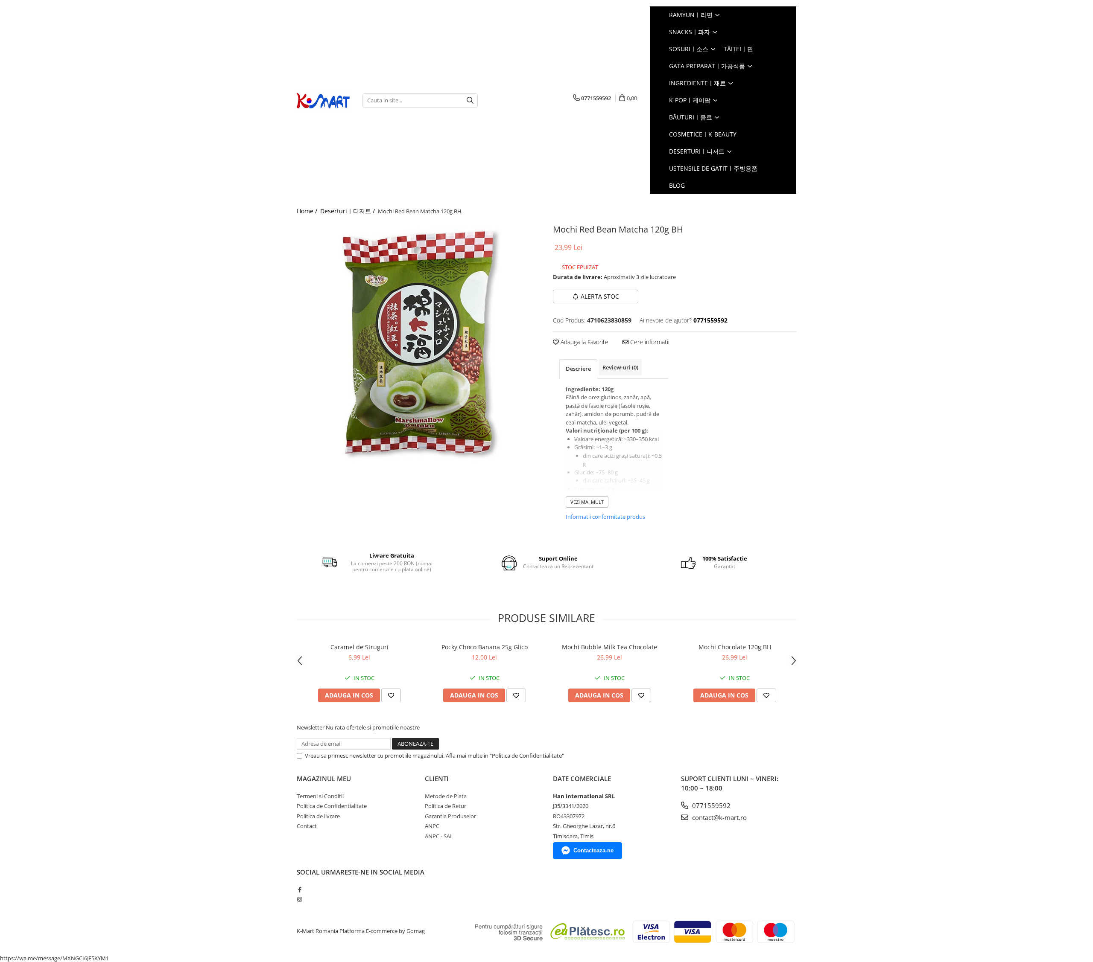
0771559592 (710, 805)
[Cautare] (470, 100)
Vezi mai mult (587, 502)
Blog (677, 185)
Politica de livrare (318, 816)
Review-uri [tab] (620, 367)
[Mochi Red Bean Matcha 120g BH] (418, 343)
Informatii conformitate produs (605, 516)
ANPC (432, 826)
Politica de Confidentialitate (332, 806)
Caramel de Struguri (359, 647)
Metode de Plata (446, 796)
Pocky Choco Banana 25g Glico (484, 647)
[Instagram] (299, 899)
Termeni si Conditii (320, 796)
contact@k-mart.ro (718, 817)
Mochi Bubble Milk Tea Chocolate (609, 647)
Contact (307, 826)
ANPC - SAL (439, 836)
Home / (308, 211)
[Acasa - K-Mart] (323, 100)
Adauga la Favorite (583, 342)
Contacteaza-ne (593, 850)
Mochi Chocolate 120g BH (734, 647)
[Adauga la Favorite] (391, 695)
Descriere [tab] (578, 368)
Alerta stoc (600, 296)
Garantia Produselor (450, 816)
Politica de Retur (445, 806)
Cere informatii (648, 342)
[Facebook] (299, 889)
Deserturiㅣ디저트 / (348, 211)
